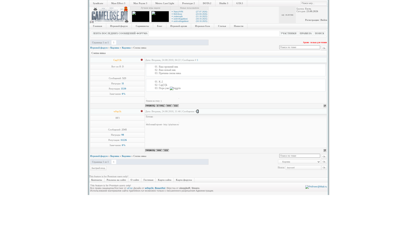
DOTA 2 (207, 3)
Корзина (114, 47)
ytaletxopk (190, 16)
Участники (288, 33)
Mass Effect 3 (118, 3)
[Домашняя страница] (169, 105)
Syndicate (98, 3)
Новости (238, 26)
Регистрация (312, 20)
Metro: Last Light (164, 3)
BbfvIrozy (190, 14)
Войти (324, 20)
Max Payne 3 (140, 3)
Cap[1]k (117, 60)
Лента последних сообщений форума (120, 33)
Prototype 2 (188, 3)
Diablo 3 (223, 3)
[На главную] (109, 22)
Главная (97, 26)
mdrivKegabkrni (190, 19)
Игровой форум (119, 26)
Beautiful (160, 188)
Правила (306, 33)
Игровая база (202, 26)
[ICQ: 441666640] (176, 105)
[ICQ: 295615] (166, 150)
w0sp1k (117, 111)
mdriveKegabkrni (190, 21)
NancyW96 (190, 11)
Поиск (319, 33)
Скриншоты (142, 26)
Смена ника (139, 47)
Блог (159, 26)
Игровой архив (178, 26)
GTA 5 (239, 3)
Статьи (222, 26)
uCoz (130, 188)
